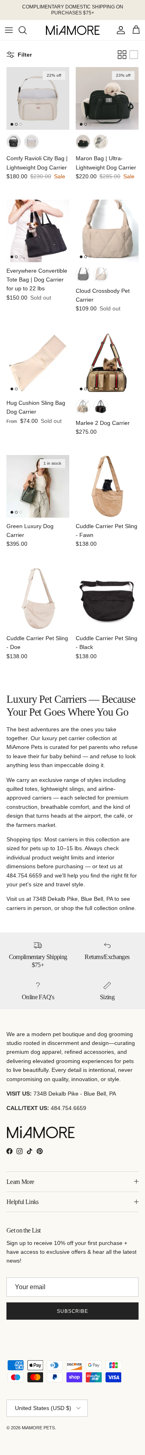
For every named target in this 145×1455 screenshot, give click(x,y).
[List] (134, 54)
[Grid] (122, 54)
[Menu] (9, 30)
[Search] (26, 30)
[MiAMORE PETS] (73, 30)
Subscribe (73, 1311)
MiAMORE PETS (38, 1427)
